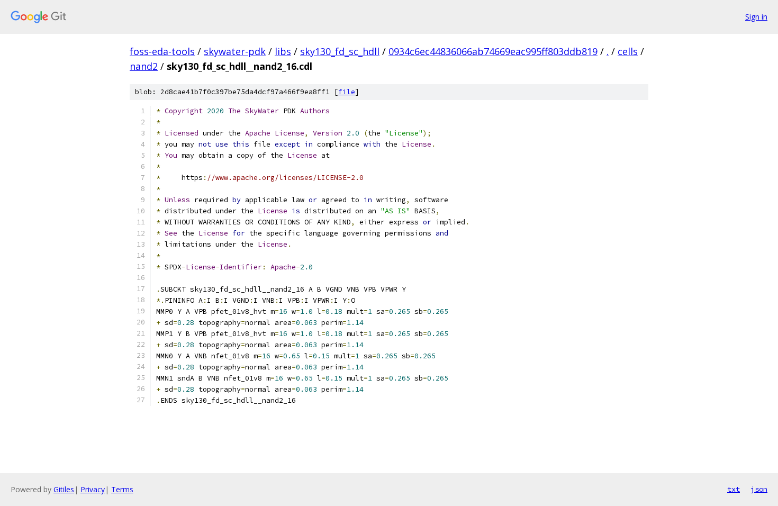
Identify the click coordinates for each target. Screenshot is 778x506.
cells (628, 51)
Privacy (92, 489)
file (346, 91)
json (758, 489)
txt (733, 489)
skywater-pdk (235, 51)
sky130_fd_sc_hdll (339, 51)
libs (283, 51)
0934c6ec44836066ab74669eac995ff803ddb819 (493, 51)
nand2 (144, 66)
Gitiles (63, 489)
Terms (122, 489)
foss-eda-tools (162, 51)
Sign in (756, 17)
